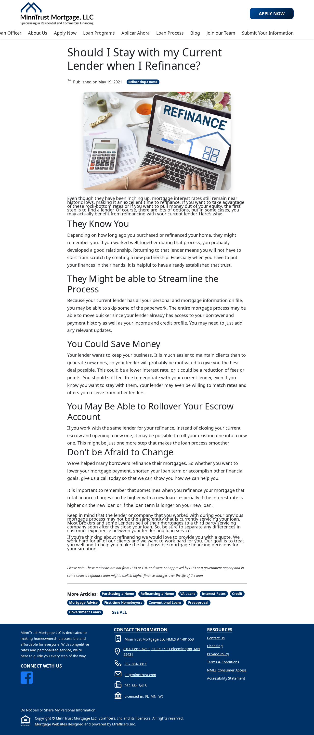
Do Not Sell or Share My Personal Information (58, 710)
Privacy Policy (218, 654)
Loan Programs (99, 33)
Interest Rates (214, 593)
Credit (237, 593)
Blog (195, 33)
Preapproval (198, 602)
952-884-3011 (136, 664)
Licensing (215, 645)
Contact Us (216, 638)
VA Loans (187, 593)
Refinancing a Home (142, 82)
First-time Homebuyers (123, 602)
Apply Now (65, 33)
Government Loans (85, 612)
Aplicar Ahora (135, 33)
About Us (37, 33)
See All (119, 612)
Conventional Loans (165, 602)
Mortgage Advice (83, 602)
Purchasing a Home (118, 593)
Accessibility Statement (226, 678)
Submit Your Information (268, 33)
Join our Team (221, 33)
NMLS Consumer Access (227, 670)
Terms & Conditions (223, 662)
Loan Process (170, 33)
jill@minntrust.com (140, 674)
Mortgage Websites (51, 724)
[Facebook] (27, 674)
